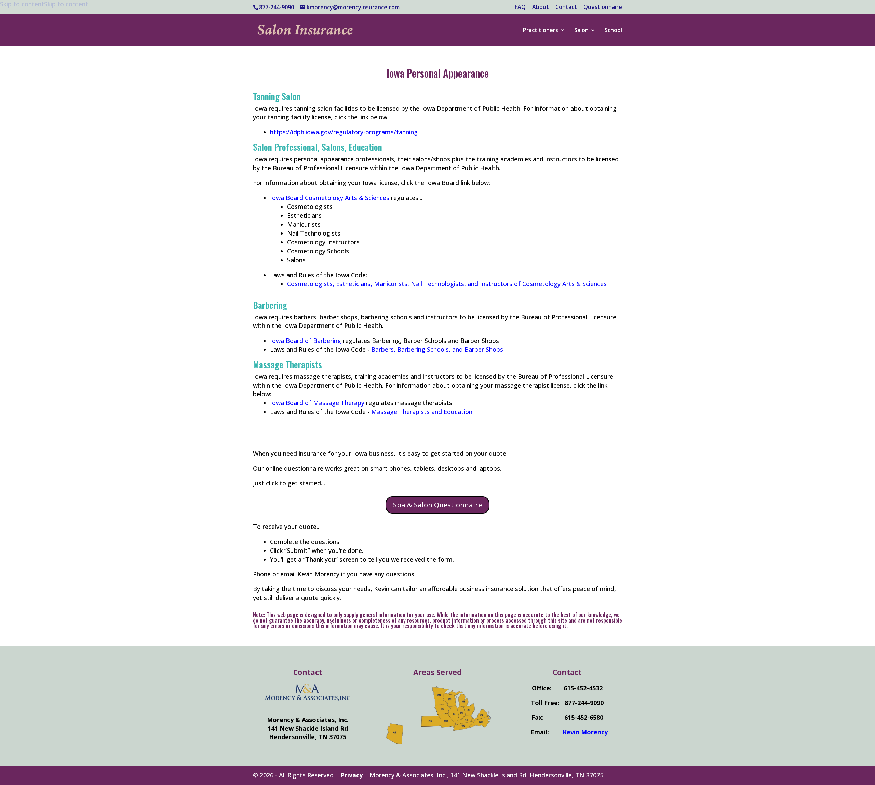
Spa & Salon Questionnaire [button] (437, 504)
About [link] (540, 7)
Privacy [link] (351, 775)
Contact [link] (566, 7)
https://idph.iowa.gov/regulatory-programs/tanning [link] (344, 132)
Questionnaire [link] (602, 7)
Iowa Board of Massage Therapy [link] (317, 403)
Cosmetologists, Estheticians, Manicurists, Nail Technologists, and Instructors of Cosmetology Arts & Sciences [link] (447, 284)
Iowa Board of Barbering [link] (305, 340)
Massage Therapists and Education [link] (421, 412)
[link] (375, 29)
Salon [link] (581, 31)
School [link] (613, 31)
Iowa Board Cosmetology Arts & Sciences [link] (329, 198)
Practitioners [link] (540, 31)
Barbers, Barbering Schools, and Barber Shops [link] (437, 349)
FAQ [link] (520, 7)
